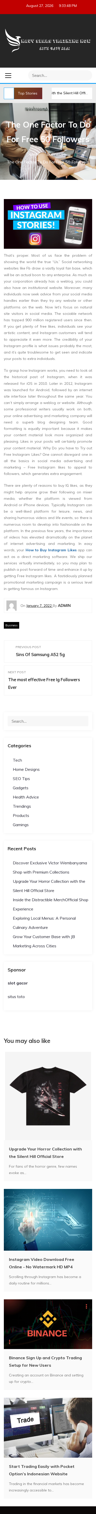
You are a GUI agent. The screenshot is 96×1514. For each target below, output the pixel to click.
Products (21, 815)
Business (11, 625)
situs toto (16, 996)
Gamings (21, 824)
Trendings (22, 806)
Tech (17, 760)
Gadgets (20, 787)
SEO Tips (21, 778)
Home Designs (26, 769)
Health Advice (26, 797)
